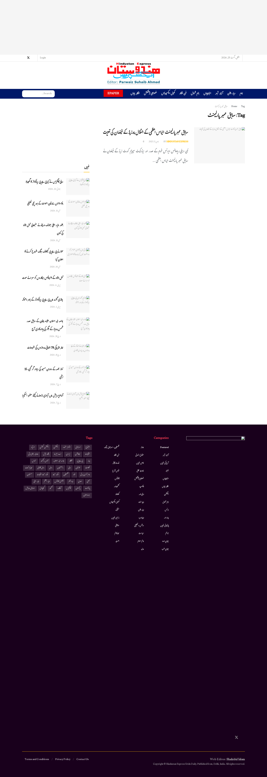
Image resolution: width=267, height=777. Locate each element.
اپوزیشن (77, 454)
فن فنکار (182, 94)
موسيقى (117, 526)
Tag (243, 107)
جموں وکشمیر (44, 461)
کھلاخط (117, 494)
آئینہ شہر (219, 94)
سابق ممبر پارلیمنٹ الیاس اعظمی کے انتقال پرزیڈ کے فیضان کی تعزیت (145, 133)
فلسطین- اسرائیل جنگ (111, 448)
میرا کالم (117, 533)
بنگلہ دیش (46, 454)
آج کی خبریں (164, 463)
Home (234, 107)
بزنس (167, 510)
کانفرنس (117, 479)
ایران (68, 454)
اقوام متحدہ (67, 447)
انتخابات (87, 454)
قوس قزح (115, 471)
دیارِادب (141, 518)
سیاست (141, 533)
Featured (164, 448)
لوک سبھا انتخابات (42, 475)
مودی (80, 482)
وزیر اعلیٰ (36, 482)
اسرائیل (78, 447)
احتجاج (88, 447)
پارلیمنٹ (87, 488)
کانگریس (68, 488)
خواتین (78, 468)
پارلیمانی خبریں (164, 526)
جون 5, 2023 (154, 142)
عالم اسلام (141, 541)
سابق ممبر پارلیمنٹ (221, 107)
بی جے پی (80, 461)
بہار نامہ (166, 518)
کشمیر (51, 488)
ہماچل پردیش (30, 488)
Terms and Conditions (37, 759)
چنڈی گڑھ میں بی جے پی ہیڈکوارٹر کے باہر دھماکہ (42, 300)
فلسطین (66, 475)
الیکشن (166, 494)
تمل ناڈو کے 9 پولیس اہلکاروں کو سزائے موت (42, 278)
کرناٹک (59, 488)
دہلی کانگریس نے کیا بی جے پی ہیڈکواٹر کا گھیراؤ (44, 182)
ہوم (241, 93)
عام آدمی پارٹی (85, 475)
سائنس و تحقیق (139, 526)
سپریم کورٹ (28, 468)
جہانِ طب (165, 549)
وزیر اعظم (47, 482)
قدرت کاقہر (116, 463)
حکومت (87, 468)
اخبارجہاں (207, 94)
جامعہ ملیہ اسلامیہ (58, 461)
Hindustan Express (177, 142)
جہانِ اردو (165, 541)
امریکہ (33, 447)
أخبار (167, 471)
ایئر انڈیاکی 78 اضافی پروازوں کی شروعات (45, 348)
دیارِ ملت (141, 502)
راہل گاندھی (40, 468)
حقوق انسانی (139, 455)
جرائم (167, 533)
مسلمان (29, 475)
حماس (34, 461)
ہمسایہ (117, 541)
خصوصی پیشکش (150, 94)
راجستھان (60, 468)
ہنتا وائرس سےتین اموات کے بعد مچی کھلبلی (45, 204)
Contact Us (82, 759)
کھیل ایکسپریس (168, 94)
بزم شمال (195, 94)
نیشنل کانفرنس (59, 482)
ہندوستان (86, 495)
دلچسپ (141, 487)
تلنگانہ (70, 461)
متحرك (117, 510)
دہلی (69, 468)
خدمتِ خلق (140, 471)
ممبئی (88, 482)
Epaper (113, 93)
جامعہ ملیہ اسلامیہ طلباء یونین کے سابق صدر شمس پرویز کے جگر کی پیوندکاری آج (45, 325)
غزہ (74, 475)
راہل (50, 468)
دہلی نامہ (141, 494)
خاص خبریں (140, 463)
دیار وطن (231, 94)
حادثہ (142, 448)
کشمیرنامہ (116, 487)
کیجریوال (42, 488)
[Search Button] (25, 93)
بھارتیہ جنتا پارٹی (33, 454)
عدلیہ (142, 549)
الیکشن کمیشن (44, 447)
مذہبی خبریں (115, 518)
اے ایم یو (57, 454)
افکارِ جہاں (135, 94)
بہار (89, 461)
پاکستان (78, 488)
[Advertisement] (133, 27)
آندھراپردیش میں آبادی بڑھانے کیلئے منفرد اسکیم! (42, 396)
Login (43, 58)
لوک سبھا (56, 475)
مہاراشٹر (70, 482)
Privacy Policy (62, 759)
